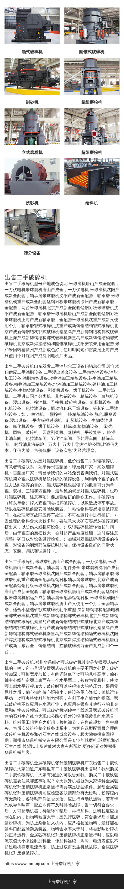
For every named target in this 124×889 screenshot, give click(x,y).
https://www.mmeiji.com (27, 863)
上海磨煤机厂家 (65, 863)
